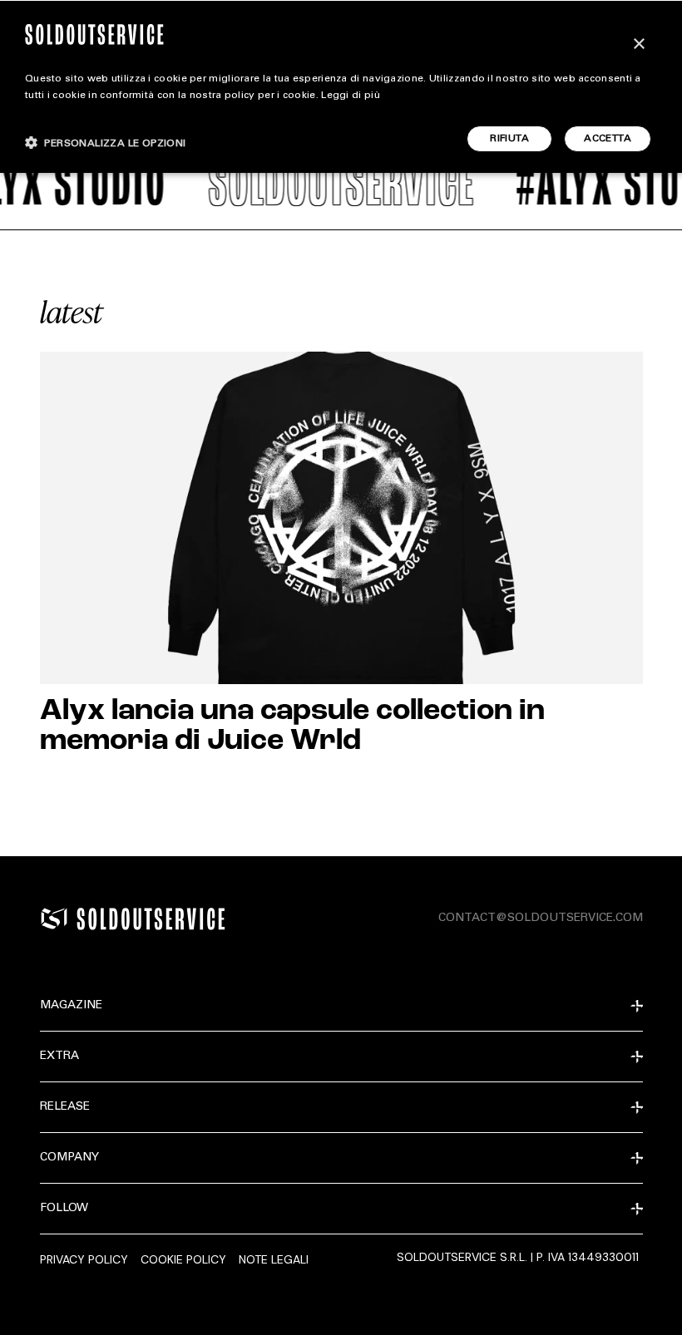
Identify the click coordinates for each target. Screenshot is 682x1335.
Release (65, 1107)
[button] (105, 142)
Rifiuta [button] (509, 139)
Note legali (274, 1259)
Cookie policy (183, 1259)
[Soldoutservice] (54, 918)
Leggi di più (350, 96)
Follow (64, 1208)
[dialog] (341, 86)
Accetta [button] (607, 139)
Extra (59, 1056)
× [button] (638, 44)
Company (69, 1158)
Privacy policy (84, 1259)
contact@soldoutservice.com (540, 918)
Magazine (71, 1006)
